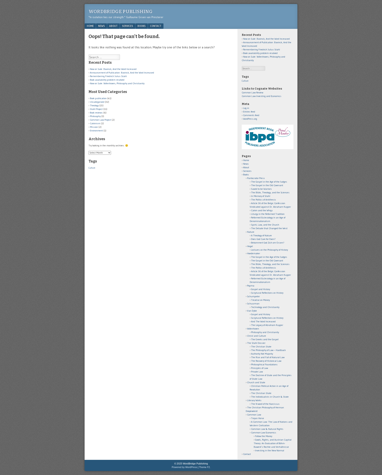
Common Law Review (252, 92)
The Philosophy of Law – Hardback (268, 350)
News (101, 25)
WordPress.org (250, 118)
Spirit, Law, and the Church (265, 224)
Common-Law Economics (263, 432)
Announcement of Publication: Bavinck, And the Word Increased (122, 72)
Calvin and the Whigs (262, 210)
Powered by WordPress (184, 467)
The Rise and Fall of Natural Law (268, 357)
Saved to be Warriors (261, 188)
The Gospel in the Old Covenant (267, 185)
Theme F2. (204, 467)
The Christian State (261, 346)
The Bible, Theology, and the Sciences (270, 192)
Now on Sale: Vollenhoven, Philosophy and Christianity (117, 83)
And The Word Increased (263, 321)
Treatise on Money (260, 299)
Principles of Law (259, 368)
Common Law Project (100, 119)
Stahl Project (96, 109)
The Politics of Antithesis (263, 199)
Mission (94, 126)
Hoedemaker (253, 253)
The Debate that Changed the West (269, 228)
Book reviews (96, 112)
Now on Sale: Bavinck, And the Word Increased (113, 68)
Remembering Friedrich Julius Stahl (108, 76)
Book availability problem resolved (107, 79)
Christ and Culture (256, 335)
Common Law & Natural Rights (267, 428)
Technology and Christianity (265, 307)
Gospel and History (260, 289)
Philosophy (95, 116)
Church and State (256, 382)
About (113, 25)
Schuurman (253, 303)
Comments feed (251, 115)
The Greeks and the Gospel (265, 339)
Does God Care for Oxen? (263, 239)
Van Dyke (252, 310)
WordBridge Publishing (121, 11)
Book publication (98, 98)
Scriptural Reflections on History (267, 292)
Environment (96, 130)
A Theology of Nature (261, 235)
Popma (250, 285)
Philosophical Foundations (264, 364)
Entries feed (249, 111)
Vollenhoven (253, 328)
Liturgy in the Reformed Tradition (268, 213)
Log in (246, 108)
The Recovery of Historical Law (266, 360)
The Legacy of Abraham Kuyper (267, 325)
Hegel (250, 246)
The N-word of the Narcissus (265, 403)
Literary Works (254, 400)
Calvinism (95, 123)
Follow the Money (263, 436)
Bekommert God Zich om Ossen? (267, 242)
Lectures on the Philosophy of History (269, 249)
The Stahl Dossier (256, 342)
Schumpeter (253, 296)
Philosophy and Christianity (265, 332)
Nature (250, 231)
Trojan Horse (257, 418)
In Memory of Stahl (260, 195)
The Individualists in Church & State (270, 396)
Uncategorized (97, 101)
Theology (94, 105)
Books (141, 25)
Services (127, 25)
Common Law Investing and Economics (261, 96)
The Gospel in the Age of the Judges (269, 181)
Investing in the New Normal (269, 450)
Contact (155, 25)
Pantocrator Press (256, 178)
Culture (92, 168)
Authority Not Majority (262, 353)
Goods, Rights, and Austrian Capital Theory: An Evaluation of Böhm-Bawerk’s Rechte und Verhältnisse (272, 443)
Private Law (257, 371)
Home (90, 25)
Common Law (254, 414)
